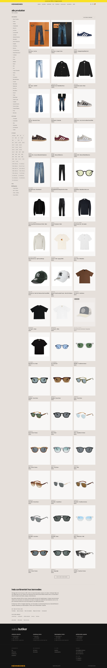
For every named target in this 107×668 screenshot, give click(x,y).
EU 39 (17, 144)
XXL (12, 142)
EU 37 (13, 144)
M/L (13, 140)
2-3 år (13, 161)
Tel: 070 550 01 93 (79, 652)
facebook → (79, 660)
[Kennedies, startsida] (17, 4)
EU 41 (13, 147)
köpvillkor (56, 650)
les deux (37, 616)
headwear (57, 4)
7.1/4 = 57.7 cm (21, 166)
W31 (19, 154)
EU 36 (23, 142)
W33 (13, 156)
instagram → (79, 658)
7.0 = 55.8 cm (21, 163)
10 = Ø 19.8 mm (15, 177)
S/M (15, 137)
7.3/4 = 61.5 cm (22, 170)
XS (20, 135)
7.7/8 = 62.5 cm (15, 173)
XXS (17, 135)
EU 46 (20, 149)
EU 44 (13, 149)
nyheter (39, 4)
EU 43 (20, 147)
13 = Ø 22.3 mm (15, 180)
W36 (19, 156)
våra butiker (20, 620)
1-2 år (23, 159)
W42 (16, 159)
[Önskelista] (93, 4)
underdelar (49, 4)
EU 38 (22, 137)
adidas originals (27, 616)
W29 (13, 154)
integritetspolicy (57, 652)
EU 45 (17, 149)
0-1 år (20, 159)
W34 (16, 156)
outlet (74, 4)
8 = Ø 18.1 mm (14, 175)
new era (32, 616)
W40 (13, 159)
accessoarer (63, 4)
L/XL (18, 140)
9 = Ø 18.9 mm (21, 175)
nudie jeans (20, 616)
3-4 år (17, 161)
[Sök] (91, 4)
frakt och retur (26, 620)
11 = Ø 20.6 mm (22, 177)
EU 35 (20, 142)
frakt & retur (14, 652)
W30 (16, 154)
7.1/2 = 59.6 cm (22, 168)
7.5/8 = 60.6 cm (15, 170)
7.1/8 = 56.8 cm (15, 166)
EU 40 (20, 144)
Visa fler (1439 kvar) (61, 576)
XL (21, 140)
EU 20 (16, 142)
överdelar (44, 4)
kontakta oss (14, 653)
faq (12, 650)
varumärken (69, 4)
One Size (14, 135)
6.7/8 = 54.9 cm (15, 163)
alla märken (14, 620)
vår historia (35, 650)
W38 (22, 156)
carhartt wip (14, 616)
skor (53, 4)
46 (12, 137)
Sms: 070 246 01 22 (79, 653)
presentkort (14, 655)
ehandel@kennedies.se (80, 650)
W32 (22, 154)
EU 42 (17, 147)
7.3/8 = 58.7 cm (15, 168)
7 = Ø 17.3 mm (21, 173)
